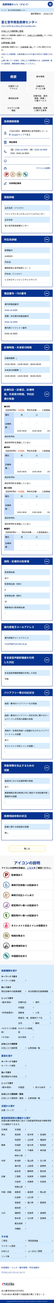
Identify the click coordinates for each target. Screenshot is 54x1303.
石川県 (43, 1160)
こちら (30, 867)
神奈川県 (19, 1155)
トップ (3, 10)
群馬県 (43, 1144)
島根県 (30, 1191)
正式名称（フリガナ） (15, 207)
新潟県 (18, 1160)
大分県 (30, 1218)
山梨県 (30, 1165)
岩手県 (30, 1134)
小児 (37, 1012)
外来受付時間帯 (12, 370)
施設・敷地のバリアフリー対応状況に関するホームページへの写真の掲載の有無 (27, 717)
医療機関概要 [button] (11, 121)
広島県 (18, 1197)
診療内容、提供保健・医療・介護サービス (40, 98)
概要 (13, 76)
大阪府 (18, 1181)
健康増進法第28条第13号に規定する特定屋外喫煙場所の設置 (26, 794)
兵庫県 (30, 1181)
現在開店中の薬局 (9, 1076)
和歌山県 (19, 1186)
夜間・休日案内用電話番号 (17, 315)
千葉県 (30, 1150)
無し (7, 832)
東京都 (43, 1150)
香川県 (30, 1202)
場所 (37, 1002)
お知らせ (5, 1251)
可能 (7, 678)
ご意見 (4, 1240)
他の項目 (22, 1037)
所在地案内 (34, 1267)
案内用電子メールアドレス (17, 637)
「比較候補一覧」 (26, 47)
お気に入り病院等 (9, 1047)
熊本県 (18, 1218)
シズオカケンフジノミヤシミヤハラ (21, 279)
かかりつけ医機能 (13, 109)
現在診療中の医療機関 (11, 991)
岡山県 (43, 1191)
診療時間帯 (10, 358)
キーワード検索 (8, 980)
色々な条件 (40, 1087)
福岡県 (18, 1212)
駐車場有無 (10, 572)
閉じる (27, 848)
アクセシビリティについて (13, 1272)
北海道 (18, 1129)
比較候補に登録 (8, 42)
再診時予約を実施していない (18, 442)
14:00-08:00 (22, 364)
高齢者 (21, 1012)
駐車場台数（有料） (14, 583)
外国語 (21, 1007)
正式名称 (9, 219)
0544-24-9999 (21, 149)
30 (6, 601)
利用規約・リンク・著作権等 (14, 1267)
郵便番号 (9, 250)
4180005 (9, 256)
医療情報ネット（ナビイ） (16, 4)
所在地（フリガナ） (14, 273)
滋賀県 (30, 1176)
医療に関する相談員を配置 (17, 826)
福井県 (18, 1165)
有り (7, 578)
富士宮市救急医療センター (17, 225)
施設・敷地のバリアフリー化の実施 (21, 703)
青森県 (18, 1134)
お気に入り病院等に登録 (12, 31)
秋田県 (18, 1139)
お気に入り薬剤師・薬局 (12, 1098)
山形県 (30, 1139)
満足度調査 (33, 1240)
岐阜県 (18, 1171)
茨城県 (18, 1144)
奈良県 (43, 1181)
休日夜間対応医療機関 (38, 991)
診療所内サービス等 (40, 87)
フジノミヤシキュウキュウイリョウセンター (25, 213)
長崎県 (43, 1212)
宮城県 (43, 1134)
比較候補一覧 (34, 1047)
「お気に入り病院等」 (35, 35)
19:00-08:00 (10, 364)
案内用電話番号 (12, 304)
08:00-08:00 (35, 364)
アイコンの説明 (43, 168)
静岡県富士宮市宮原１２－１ (18, 267)
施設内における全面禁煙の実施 (19, 780)
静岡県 (30, 1171)
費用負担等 (13, 98)
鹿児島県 (19, 1223)
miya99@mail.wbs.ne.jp (16, 643)
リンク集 (5, 1256)
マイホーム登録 (8, 1245)
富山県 (30, 1160)
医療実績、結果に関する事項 (40, 109)
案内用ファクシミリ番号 (16, 327)
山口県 (30, 1197)
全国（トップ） (8, 1110)
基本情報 (40, 76)
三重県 (18, 1176)
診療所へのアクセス (13, 87)
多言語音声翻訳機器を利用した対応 (21, 672)
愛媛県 (43, 1202)
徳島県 (18, 1202)
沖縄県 (18, 1228)
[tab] (13, 76)
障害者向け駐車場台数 (15, 607)
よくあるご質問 (35, 1251)
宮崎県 (43, 1218)
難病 (37, 1023)
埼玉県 (18, 1150)
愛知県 (43, 1171)
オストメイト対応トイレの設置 (19, 745)
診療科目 (22, 1002)
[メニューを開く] (50, 4)
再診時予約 (10, 436)
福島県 (43, 1139)
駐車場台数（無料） (14, 595)
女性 (20, 1023)
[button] (27, 197)
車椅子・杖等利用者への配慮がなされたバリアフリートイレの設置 (27, 732)
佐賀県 (30, 1212)
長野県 (43, 1165)
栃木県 (30, 1144)
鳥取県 (18, 1191)
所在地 (8, 261)
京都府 (43, 1176)
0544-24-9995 (11, 333)
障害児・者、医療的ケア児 (30, 1017)
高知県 (18, 1207)
